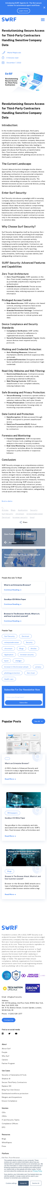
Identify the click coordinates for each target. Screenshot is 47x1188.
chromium (20, 514)
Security (33, 510)
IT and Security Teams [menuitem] (10, 1120)
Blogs (13, 510)
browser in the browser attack (16, 667)
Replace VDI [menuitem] (6, 1086)
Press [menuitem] (4, 1146)
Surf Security (7, 514)
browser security (20, 517)
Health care (8, 679)
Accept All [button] (23, 1183)
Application (23, 510)
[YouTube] (16, 1034)
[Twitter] (9, 1034)
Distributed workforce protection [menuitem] (15, 1093)
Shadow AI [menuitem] (6, 1079)
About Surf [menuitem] (6, 1048)
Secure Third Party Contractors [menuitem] (14, 1082)
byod (32, 517)
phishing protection (12, 673)
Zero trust (31, 673)
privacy (38, 667)
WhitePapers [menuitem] (7, 1142)
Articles (5, 510)
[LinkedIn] (3, 1034)
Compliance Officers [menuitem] (10, 1123)
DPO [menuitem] (3, 1127)
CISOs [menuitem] (4, 1116)
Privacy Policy (37, 1171)
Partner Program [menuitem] (8, 1063)
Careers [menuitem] (5, 1060)
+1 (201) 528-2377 (15, 1014)
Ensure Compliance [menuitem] (9, 1101)
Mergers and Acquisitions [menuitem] (12, 1097)
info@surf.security (14, 997)
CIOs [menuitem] (4, 1112)
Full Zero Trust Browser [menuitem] (11, 1158)
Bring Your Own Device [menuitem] (11, 1090)
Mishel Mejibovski (14, 53)
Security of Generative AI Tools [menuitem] (14, 1075)
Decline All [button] (35, 1183)
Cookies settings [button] (11, 1183)
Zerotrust (6, 517)
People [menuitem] (4, 1052)
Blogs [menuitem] (4, 1139)
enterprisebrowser (35, 514)
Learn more (23, 11)
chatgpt (18, 661)
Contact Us (8, 1020)
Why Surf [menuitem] (5, 1056)
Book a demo (7, 501)
